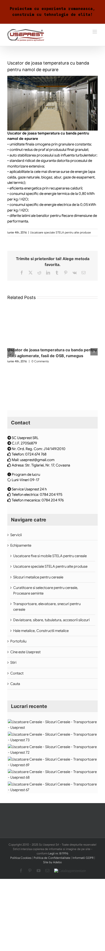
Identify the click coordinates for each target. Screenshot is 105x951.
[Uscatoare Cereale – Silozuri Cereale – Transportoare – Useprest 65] (52, 749)
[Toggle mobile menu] (95, 31)
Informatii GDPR (83, 858)
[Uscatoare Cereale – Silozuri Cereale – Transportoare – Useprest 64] (52, 762)
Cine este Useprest (25, 652)
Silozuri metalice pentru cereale (38, 577)
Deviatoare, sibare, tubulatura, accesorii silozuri (51, 620)
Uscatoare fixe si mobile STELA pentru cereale (50, 556)
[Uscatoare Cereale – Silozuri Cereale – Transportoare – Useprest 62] (52, 787)
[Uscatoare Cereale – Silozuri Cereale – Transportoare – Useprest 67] (52, 725)
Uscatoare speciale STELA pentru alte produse (60, 232)
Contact (16, 673)
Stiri (13, 662)
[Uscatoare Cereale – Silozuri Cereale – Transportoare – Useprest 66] (52, 737)
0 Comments (40, 361)
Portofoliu (18, 641)
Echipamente (20, 545)
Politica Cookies (21, 858)
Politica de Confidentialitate (52, 858)
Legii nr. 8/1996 (58, 853)
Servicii (16, 535)
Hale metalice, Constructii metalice (41, 631)
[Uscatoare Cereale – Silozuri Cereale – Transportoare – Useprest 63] (52, 774)
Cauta (15, 684)
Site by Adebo (52, 862)
